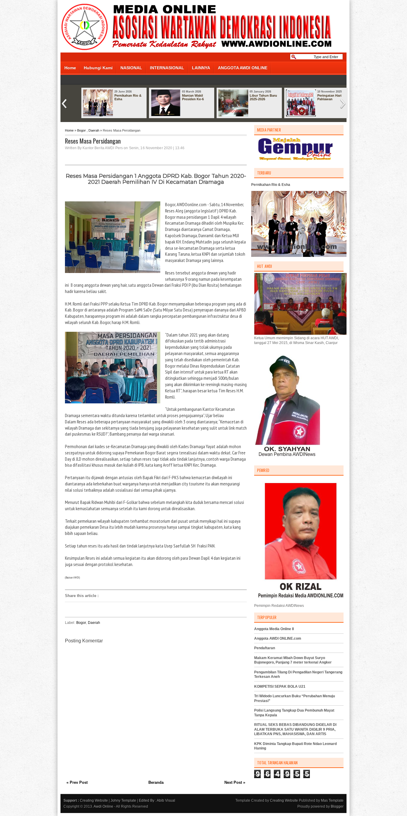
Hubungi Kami (98, 67)
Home (70, 67)
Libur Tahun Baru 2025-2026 (263, 97)
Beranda (156, 782)
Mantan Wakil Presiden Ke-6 (193, 97)
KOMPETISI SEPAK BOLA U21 (279, 686)
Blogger (337, 806)
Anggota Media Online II (274, 629)
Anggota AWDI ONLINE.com (277, 638)
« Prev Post (77, 782)
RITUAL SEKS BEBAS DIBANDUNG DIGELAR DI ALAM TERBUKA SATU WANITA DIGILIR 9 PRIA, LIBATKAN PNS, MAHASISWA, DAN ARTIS (295, 729)
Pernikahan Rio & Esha (128, 97)
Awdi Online (103, 806)
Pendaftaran (264, 648)
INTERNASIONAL (167, 67)
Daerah (93, 130)
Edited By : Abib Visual (157, 800)
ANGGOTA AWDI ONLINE (242, 67)
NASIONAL (131, 67)
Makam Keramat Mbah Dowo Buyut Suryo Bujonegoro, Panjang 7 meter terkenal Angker (293, 660)
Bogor (81, 130)
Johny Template (123, 800)
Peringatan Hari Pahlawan (329, 97)
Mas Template (332, 800)
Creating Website (94, 800)
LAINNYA (201, 67)
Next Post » (234, 782)
